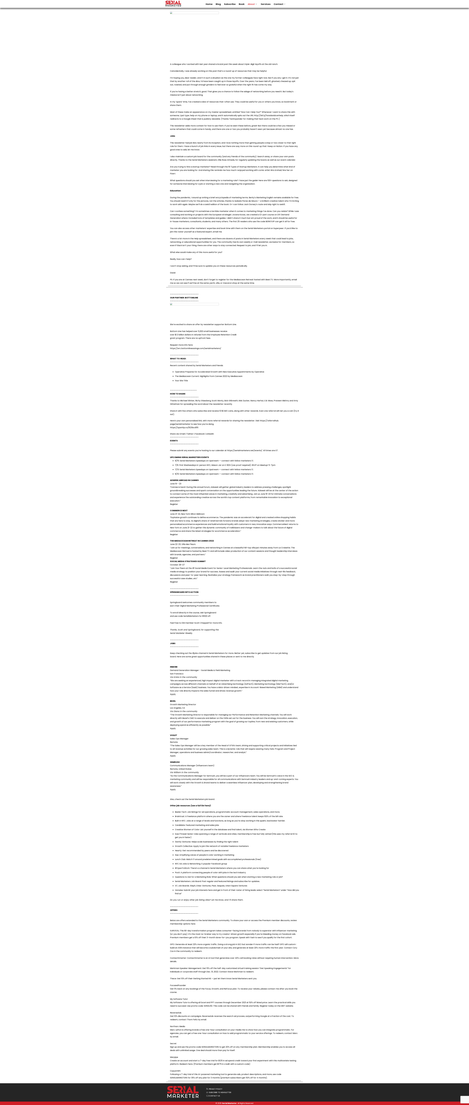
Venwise (179, 890)
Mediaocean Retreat (243, 279)
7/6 (176, 465)
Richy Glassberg (203, 400)
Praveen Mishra (281, 400)
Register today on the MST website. (276, 1005)
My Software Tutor (179, 999)
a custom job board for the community (203, 156)
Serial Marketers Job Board (188, 881)
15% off (209, 968)
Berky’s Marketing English (261, 197)
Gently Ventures (183, 841)
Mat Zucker (244, 400)
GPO (172, 944)
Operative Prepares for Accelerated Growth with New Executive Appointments (213, 371)
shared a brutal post (218, 64)
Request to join (244, 245)
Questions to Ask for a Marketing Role (193, 877)
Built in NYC (180, 820)
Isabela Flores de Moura (246, 201)
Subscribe (230, 4)
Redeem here (186, 1064)
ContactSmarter (178, 958)
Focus (208, 988)
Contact (278, 4)
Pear (214, 885)
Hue (177, 855)
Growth (215, 988)
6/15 (177, 460)
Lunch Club (180, 859)
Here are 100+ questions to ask (273, 180)
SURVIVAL (174, 930)
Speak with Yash (247, 937)
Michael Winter (187, 400)
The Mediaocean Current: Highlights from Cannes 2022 (201, 376)
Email (182, 433)
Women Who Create (256, 829)
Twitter (189, 433)
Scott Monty (218, 400)
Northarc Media (177, 1026)
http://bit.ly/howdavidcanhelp (268, 115)
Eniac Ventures (203, 885)
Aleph (193, 885)
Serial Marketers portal (259, 228)
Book (242, 4)
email (203, 1019)
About (251, 4)
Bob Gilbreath (231, 400)
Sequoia (220, 885)
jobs (196, 653)
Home (209, 4)
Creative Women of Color (187, 829)
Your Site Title (181, 380)
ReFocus (228, 988)
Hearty (178, 850)
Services (266, 4)
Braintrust (179, 816)
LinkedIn (210, 433)
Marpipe (174, 1057)
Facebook (200, 433)
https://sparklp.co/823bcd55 (184, 427)
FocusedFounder (178, 985)
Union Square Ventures (236, 885)
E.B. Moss (268, 400)
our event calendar (286, 160)
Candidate (180, 825)
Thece (173, 978)
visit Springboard (208, 612)
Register (174, 504)
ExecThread (180, 834)
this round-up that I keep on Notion (265, 146)
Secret (173, 1043)
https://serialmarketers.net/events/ (244, 450)
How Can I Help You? (251, 112)
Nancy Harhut (257, 400)
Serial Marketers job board (201, 799)
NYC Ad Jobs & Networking (187, 863)
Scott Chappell (201, 623)
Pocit (177, 872)
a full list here (202, 805)
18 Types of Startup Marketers (242, 166)
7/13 (177, 469)
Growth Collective (183, 846)
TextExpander (236, 118)
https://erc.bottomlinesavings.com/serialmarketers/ (195, 348)
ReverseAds (175, 1012)
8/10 (177, 474)
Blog (218, 4)
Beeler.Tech (180, 812)
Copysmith (175, 1070)
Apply (173, 694)
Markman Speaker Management (185, 968)
